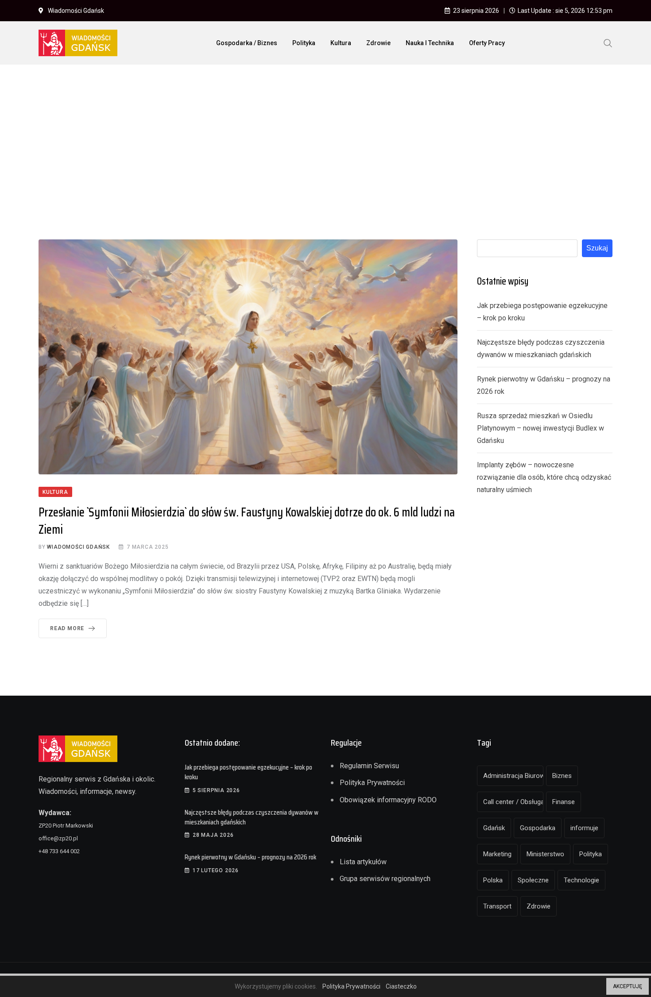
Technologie (581, 880)
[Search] (608, 42)
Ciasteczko (401, 986)
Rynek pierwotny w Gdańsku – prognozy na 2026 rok (250, 856)
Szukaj (597, 248)
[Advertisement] (325, 138)
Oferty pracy (487, 42)
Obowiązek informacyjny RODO (388, 800)
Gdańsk (494, 828)
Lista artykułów (363, 862)
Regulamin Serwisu (369, 766)
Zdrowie (378, 42)
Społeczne (533, 880)
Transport (497, 906)
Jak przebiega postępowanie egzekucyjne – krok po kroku (248, 772)
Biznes (562, 776)
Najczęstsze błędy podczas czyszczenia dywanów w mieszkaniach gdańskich (251, 817)
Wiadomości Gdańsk (78, 547)
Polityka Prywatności (372, 782)
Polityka (303, 42)
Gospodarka (537, 828)
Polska (493, 880)
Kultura (340, 42)
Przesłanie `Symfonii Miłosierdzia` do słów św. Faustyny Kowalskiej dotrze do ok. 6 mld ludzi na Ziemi (247, 520)
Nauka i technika (430, 42)
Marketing (497, 854)
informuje (584, 828)
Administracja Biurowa (513, 776)
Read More (67, 628)
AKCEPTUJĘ (627, 986)
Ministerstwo (545, 854)
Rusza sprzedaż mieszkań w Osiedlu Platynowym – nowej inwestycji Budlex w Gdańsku (540, 428)
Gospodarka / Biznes (246, 42)
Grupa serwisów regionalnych (385, 878)
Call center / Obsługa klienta (513, 802)
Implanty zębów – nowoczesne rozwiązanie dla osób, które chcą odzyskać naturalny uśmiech (544, 477)
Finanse (563, 802)
